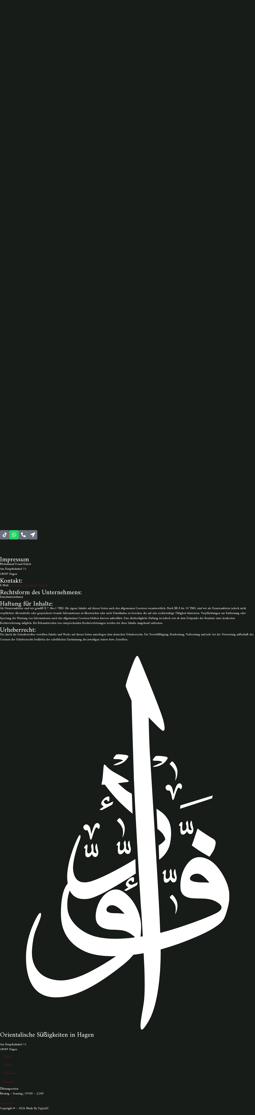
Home (7, 1055)
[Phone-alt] (23, 534)
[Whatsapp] (14, 534)
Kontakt (8, 1081)
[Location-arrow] (32, 534)
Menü (7, 1064)
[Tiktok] (4, 534)
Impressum (6, 1102)
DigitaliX (43, 1107)
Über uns (9, 1072)
